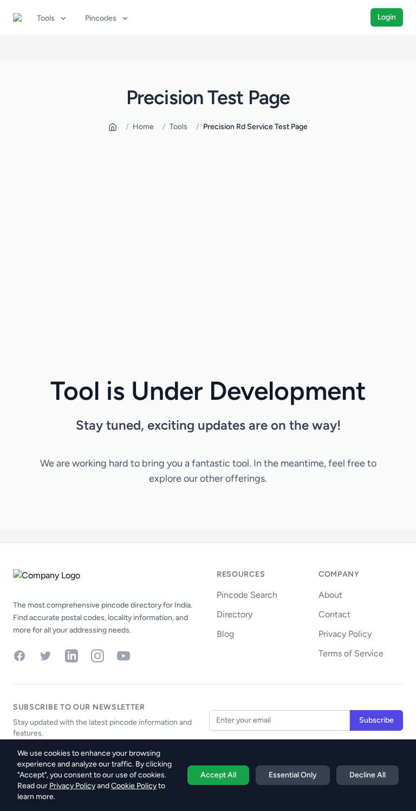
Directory (234, 614)
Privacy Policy (345, 634)
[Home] (112, 127)
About (330, 595)
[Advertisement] (208, 227)
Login (387, 17)
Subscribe (376, 720)
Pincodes (100, 18)
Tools (46, 18)
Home (143, 126)
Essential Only (293, 775)
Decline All (367, 775)
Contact (334, 614)
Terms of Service (351, 653)
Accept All (218, 775)
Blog (225, 634)
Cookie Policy (134, 785)
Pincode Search (247, 595)
